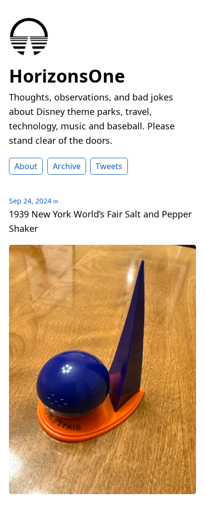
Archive (67, 166)
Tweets (109, 166)
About (25, 166)
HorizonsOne (67, 76)
